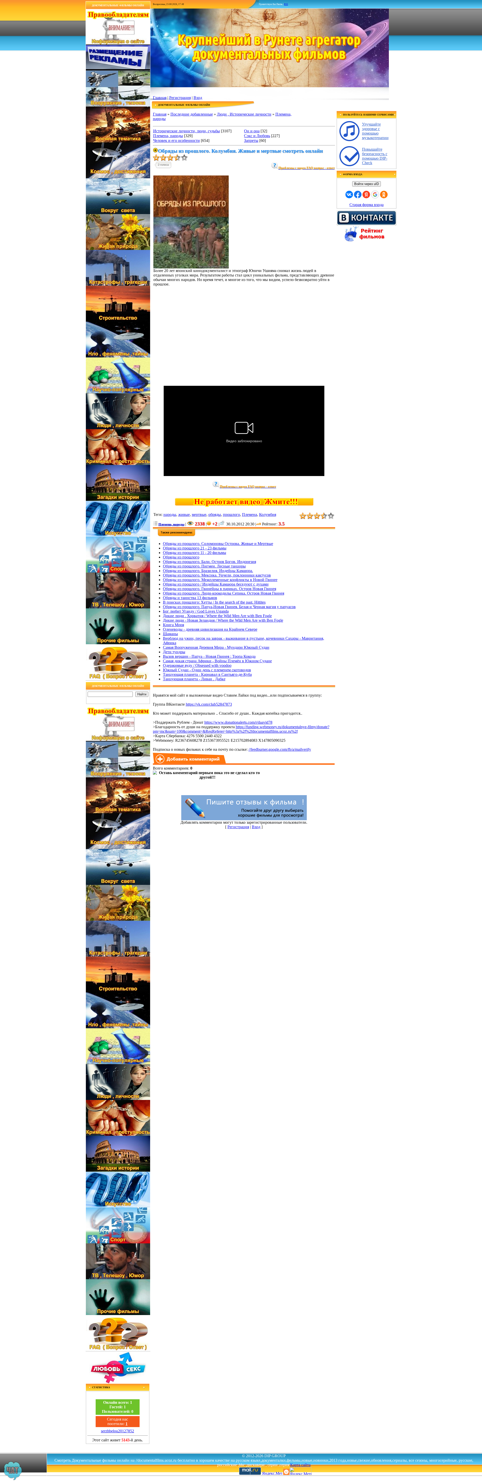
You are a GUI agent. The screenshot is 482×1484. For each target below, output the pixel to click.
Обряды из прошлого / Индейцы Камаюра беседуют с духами (216, 584)
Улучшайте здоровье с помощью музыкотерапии (375, 131)
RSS (286, 4)
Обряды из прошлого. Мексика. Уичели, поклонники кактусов (217, 575)
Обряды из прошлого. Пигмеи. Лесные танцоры (204, 566)
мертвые (199, 514)
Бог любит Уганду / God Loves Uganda (196, 611)
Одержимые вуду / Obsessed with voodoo (197, 665)
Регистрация (180, 98)
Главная (159, 98)
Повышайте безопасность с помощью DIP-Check (374, 156)
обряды (214, 514)
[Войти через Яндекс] (366, 194)
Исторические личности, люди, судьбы (186, 131)
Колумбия (267, 514)
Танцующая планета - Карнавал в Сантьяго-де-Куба (207, 674)
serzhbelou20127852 (117, 1431)
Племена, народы (168, 136)
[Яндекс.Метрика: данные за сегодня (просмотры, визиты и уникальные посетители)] (300, 1471)
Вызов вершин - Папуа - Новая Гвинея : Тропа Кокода (209, 656)
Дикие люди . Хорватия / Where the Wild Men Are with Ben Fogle (217, 616)
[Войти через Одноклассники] (384, 194)
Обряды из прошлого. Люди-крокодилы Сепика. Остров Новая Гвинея (223, 593)
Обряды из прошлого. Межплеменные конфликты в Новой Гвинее (220, 580)
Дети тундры (174, 652)
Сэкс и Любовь (257, 136)
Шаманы (170, 634)
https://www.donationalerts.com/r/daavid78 (238, 722)
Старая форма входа (366, 205)
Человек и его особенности (176, 140)
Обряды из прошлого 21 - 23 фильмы (194, 548)
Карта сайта (300, 1465)
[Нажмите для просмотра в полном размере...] (191, 267)
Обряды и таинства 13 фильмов (190, 598)
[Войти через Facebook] (358, 194)
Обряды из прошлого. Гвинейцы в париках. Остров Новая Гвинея (219, 589)
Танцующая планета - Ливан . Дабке (194, 679)
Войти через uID (366, 184)
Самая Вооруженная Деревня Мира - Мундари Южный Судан (216, 647)
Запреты (251, 140)
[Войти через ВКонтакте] (349, 194)
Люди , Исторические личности (244, 114)
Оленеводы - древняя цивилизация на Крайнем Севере (210, 629)
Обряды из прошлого (181, 557)
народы (169, 514)
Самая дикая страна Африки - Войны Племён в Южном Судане (217, 661)
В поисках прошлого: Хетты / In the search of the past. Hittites (214, 602)
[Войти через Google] (375, 195)
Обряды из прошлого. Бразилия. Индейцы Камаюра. (208, 571)
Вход (198, 98)
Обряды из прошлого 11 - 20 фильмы (194, 552)
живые (184, 514)
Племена (249, 514)
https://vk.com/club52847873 (209, 704)
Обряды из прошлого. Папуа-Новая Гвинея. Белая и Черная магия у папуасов (229, 607)
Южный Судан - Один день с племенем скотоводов (207, 670)
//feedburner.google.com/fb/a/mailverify (280, 749)
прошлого (231, 514)
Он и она (252, 131)
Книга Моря (173, 625)
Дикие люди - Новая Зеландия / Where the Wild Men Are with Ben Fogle (223, 620)
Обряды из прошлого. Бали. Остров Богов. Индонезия (209, 562)
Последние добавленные (191, 114)
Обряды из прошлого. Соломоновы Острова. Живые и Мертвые (218, 543)
